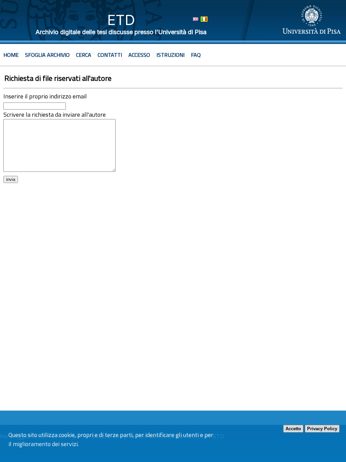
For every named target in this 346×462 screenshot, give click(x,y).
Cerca (83, 55)
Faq (196, 55)
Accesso (139, 55)
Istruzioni (170, 55)
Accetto (293, 428)
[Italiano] (204, 19)
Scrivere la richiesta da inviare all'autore (54, 114)
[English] (195, 19)
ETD (121, 19)
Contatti (110, 55)
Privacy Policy (322, 428)
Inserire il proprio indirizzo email (45, 96)
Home (11, 55)
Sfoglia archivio (47, 55)
